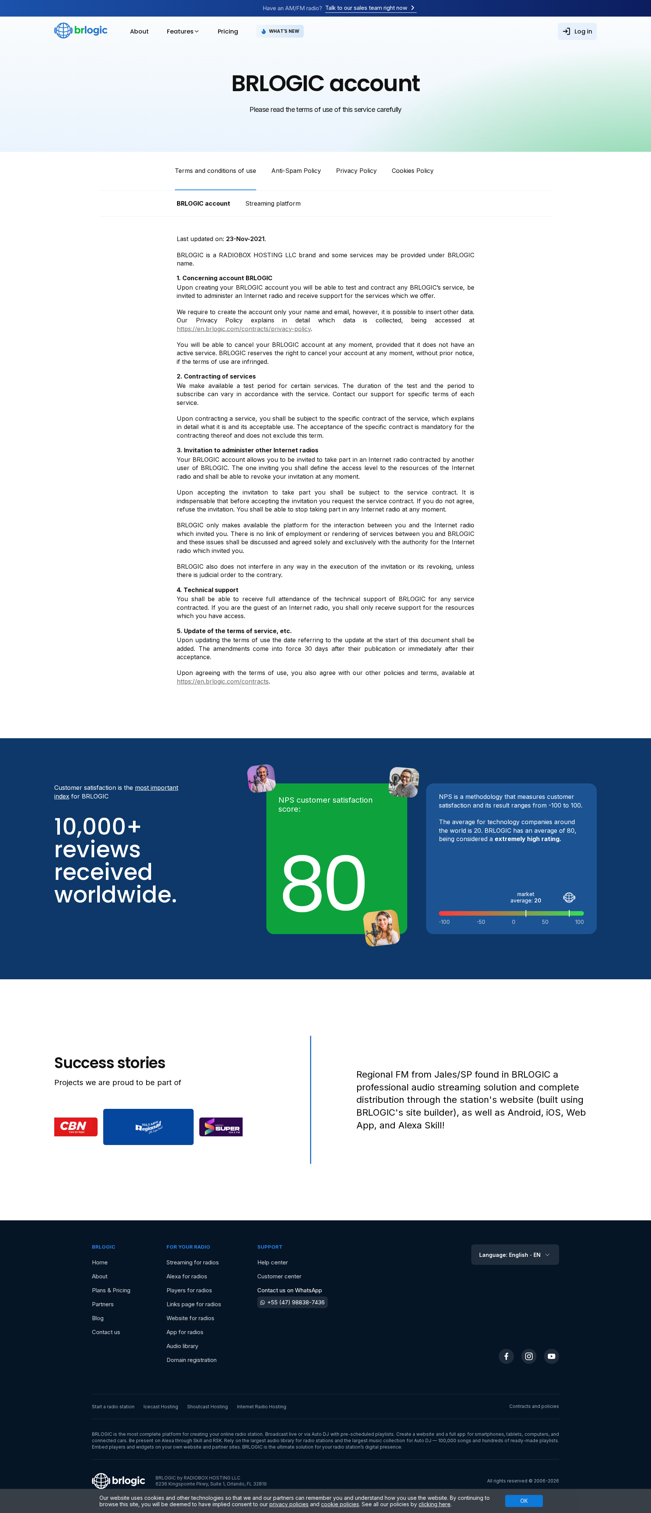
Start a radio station (113, 1406)
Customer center (279, 1276)
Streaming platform (273, 203)
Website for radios (190, 1318)
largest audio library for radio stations (292, 1440)
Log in (583, 31)
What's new (284, 31)
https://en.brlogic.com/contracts (223, 681)
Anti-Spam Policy (296, 170)
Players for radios (189, 1290)
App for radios (185, 1332)
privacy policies (289, 1504)
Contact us (106, 1332)
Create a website (415, 1434)
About (139, 31)
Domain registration (192, 1359)
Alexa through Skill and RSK (192, 1440)
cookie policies (340, 1504)
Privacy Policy (356, 170)
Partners (103, 1304)
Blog (98, 1318)
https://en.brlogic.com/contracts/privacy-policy (244, 329)
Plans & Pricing (111, 1290)
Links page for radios (194, 1304)
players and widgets (131, 1447)
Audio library (182, 1346)
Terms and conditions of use (215, 170)
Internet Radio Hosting (261, 1406)
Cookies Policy (413, 170)
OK (524, 1501)
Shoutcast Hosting (207, 1406)
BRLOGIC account (203, 203)
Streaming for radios (193, 1262)
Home (100, 1262)
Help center (272, 1262)
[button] (74, 1127)
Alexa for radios (187, 1276)
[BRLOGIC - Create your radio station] (80, 31)
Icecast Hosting (161, 1406)
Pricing (228, 31)
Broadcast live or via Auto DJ (297, 1434)
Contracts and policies (534, 1406)
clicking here (435, 1504)
